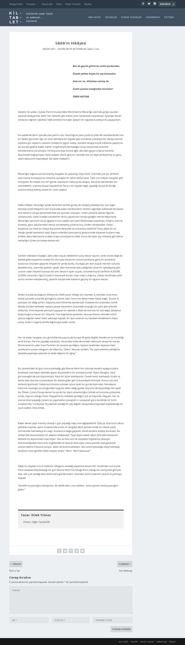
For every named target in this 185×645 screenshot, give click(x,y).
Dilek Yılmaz (41, 515)
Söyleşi (87, 4)
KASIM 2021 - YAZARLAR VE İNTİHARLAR (64, 49)
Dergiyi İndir (16, 4)
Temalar (30, 4)
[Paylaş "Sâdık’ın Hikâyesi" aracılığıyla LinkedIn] (76, 551)
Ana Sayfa (94, 17)
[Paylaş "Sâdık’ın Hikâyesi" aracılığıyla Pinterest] (71, 551)
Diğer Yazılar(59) (41, 522)
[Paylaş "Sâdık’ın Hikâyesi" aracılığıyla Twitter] (65, 551)
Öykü (59, 4)
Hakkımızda (153, 17)
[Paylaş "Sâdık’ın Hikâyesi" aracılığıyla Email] (82, 551)
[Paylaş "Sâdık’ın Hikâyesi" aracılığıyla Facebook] (59, 551)
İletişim (169, 17)
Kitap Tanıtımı (73, 4)
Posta (26, 522)
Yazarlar (111, 17)
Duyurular (47, 4)
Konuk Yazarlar (131, 17)
